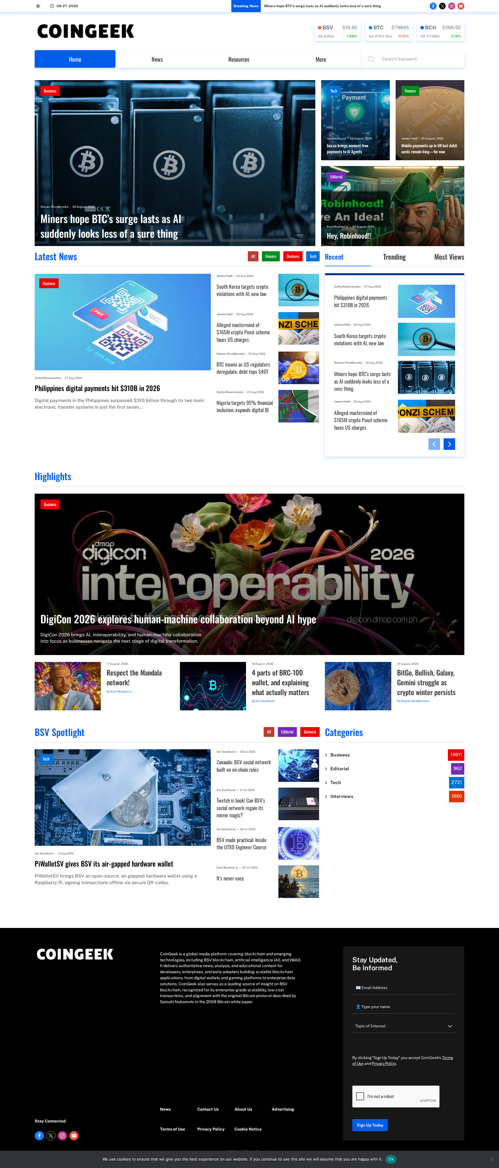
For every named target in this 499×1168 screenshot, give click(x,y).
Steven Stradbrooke (54, 206)
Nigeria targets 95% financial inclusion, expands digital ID (245, 406)
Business (50, 91)
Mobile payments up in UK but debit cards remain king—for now (429, 148)
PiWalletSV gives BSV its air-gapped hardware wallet (104, 864)
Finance (410, 91)
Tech (333, 91)
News (157, 59)
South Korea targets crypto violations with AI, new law (242, 290)
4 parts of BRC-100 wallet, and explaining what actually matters (280, 682)
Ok (391, 1159)
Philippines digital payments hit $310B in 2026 (97, 388)
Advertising (283, 1109)
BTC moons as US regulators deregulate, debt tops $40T (243, 368)
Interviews (341, 796)
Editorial (336, 176)
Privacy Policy (211, 1129)
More (321, 59)
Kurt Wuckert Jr (337, 226)
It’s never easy (230, 878)
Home (75, 59)
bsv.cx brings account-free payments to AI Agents (347, 148)
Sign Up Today (370, 1125)
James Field (409, 138)
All (253, 256)
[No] (492, 1159)
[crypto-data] (337, 31)
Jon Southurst (336, 138)
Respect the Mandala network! (134, 677)
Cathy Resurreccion (48, 378)
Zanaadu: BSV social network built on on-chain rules (244, 765)
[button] (434, 444)
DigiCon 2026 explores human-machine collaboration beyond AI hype (178, 618)
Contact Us (208, 1109)
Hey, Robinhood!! (349, 236)
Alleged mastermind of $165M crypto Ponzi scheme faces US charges (243, 332)
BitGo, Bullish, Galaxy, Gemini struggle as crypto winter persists (426, 682)
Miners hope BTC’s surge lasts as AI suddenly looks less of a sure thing (322, 6)
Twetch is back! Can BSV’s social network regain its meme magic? (241, 808)
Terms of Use (172, 1129)
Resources (238, 59)
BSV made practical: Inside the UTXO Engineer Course (242, 843)
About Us (243, 1109)
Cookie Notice (248, 1129)
